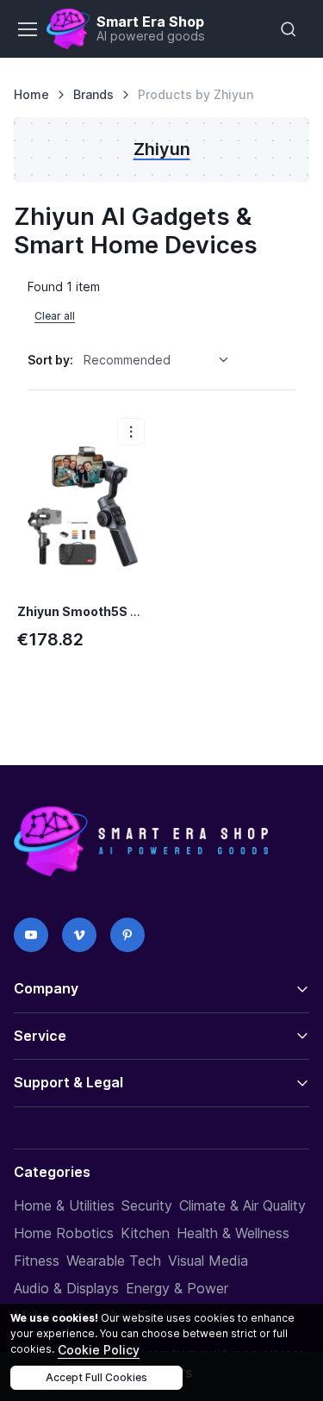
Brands (93, 94)
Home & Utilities (64, 1205)
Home (31, 94)
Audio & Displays (66, 1288)
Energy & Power (177, 1288)
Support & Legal (68, 1082)
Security (146, 1205)
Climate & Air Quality (242, 1205)
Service (40, 1035)
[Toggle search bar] (288, 29)
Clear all (54, 315)
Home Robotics (64, 1233)
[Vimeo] (79, 935)
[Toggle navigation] (27, 29)
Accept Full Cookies (96, 1377)
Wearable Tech (113, 1260)
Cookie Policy (99, 1349)
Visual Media (208, 1260)
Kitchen (145, 1233)
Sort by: (50, 359)
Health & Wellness (233, 1233)
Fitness (36, 1260)
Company (46, 988)
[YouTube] (31, 935)
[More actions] (131, 431)
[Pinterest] (127, 935)
